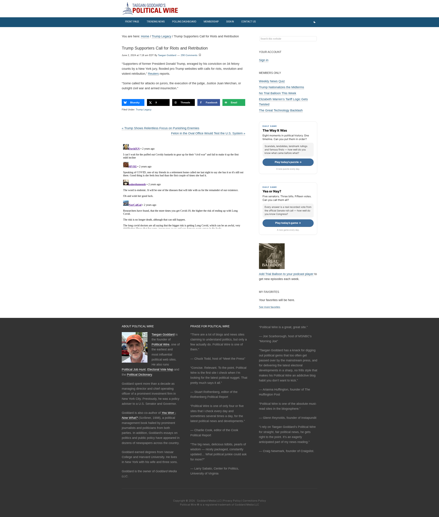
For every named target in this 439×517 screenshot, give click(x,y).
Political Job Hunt (134, 369)
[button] (200, 55)
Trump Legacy (143, 109)
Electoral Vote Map (160, 369)
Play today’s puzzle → (288, 162)
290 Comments (189, 55)
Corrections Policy (254, 500)
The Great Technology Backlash (281, 110)
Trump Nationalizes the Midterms (281, 87)
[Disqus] (183, 185)
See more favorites (269, 307)
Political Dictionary (139, 374)
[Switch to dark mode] (314, 22)
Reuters (153, 73)
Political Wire (160, 344)
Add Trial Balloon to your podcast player (286, 274)
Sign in (263, 60)
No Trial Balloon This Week (277, 93)
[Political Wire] (219, 8)
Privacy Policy (232, 500)
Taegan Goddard (163, 334)
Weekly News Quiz (272, 81)
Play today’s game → (288, 222)
